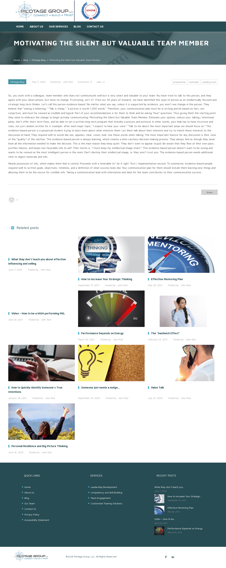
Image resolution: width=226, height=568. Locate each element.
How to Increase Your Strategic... (185, 496)
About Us (36, 26)
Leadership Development (104, 487)
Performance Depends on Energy (185, 528)
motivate (194, 82)
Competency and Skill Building (106, 492)
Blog (77, 26)
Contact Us (95, 26)
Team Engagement (101, 498)
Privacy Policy (31, 514)
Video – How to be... (164, 519)
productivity (179, 82)
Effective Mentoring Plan (181, 507)
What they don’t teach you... (169, 487)
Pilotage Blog (17, 81)
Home (20, 26)
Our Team (29, 503)
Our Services (58, 26)
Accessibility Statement (36, 520)
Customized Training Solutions (106, 503)
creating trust (209, 82)
